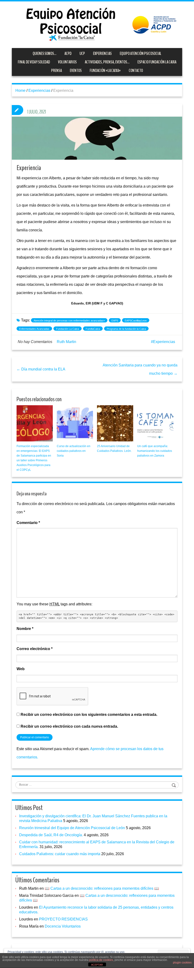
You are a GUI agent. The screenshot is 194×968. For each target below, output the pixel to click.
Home (20, 90)
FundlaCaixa (93, 328)
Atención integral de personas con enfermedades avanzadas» (69, 320)
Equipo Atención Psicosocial (140, 53)
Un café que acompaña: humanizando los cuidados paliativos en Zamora (154, 450)
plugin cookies (182, 962)
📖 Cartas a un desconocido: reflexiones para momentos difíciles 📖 (102, 888)
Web (21, 669)
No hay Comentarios (35, 342)
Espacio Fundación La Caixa (156, 62)
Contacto (136, 70)
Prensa (56, 70)
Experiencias (102, 53)
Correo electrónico (35, 649)
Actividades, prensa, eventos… (107, 62)
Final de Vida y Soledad (34, 62)
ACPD (67, 53)
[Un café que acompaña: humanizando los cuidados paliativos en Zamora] (155, 423)
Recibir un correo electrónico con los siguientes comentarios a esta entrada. (89, 715)
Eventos (76, 70)
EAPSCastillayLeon (136, 320)
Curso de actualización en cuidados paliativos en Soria (73, 450)
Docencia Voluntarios (63, 926)
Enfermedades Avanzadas (34, 328)
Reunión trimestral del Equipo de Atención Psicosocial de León (72, 828)
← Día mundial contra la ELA (41, 369)
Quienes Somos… (44, 53)
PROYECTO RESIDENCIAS (63, 919)
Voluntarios (67, 62)
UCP (82, 53)
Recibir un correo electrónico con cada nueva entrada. (69, 726)
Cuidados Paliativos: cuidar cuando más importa (59, 854)
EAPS (114, 320)
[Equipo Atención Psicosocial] (97, 24)
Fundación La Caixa (67, 328)
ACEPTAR (97, 964)
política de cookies (101, 960)
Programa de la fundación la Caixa (126, 328)
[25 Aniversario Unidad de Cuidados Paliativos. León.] (115, 423)
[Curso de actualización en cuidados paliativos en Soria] (75, 423)
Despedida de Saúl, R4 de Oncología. (51, 835)
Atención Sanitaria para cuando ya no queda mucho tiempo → (140, 369)
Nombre (25, 629)
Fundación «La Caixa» (105, 70)
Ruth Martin (66, 342)
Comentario (28, 523)
